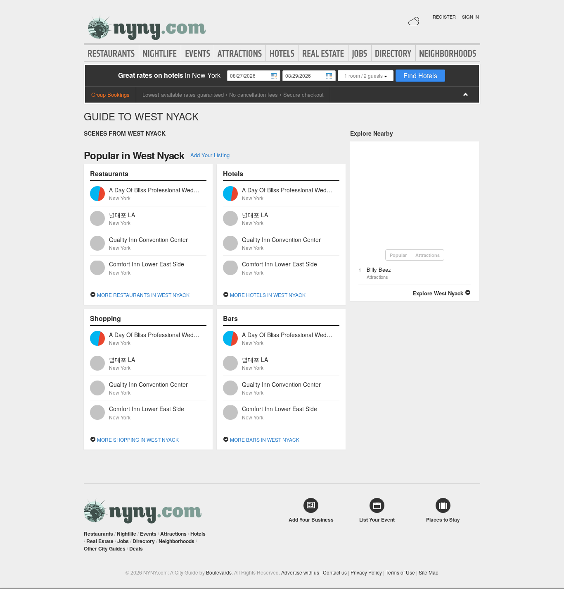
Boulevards (219, 572)
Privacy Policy (366, 572)
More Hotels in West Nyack (267, 294)
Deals (136, 548)
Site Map (428, 572)
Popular (398, 255)
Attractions (239, 53)
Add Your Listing (210, 155)
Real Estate (323, 53)
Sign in (470, 16)
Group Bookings (110, 94)
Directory (393, 53)
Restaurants (111, 53)
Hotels (282, 53)
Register (444, 16)
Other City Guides (105, 548)
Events (197, 53)
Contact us (335, 572)
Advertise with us (300, 572)
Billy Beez (379, 269)
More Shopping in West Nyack (137, 439)
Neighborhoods (448, 53)
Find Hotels (420, 75)
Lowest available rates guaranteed (183, 94)
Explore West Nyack (438, 293)
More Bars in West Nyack (264, 439)
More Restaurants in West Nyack (143, 294)
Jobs (359, 53)
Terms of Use (400, 572)
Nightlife (160, 53)
